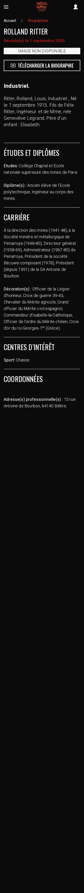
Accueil (10, 20)
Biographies (38, 20)
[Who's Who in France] (42, 7)
